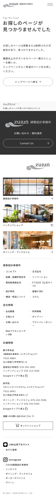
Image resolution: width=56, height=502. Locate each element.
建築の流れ (37, 291)
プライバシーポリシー (42, 324)
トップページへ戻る (26, 82)
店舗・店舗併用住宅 (16, 276)
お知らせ (10, 316)
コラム (35, 296)
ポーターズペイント (16, 477)
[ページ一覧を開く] (50, 4)
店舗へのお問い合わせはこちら (17, 416)
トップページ (9, 103)
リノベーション (40, 276)
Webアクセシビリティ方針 (16, 332)
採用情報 (36, 311)
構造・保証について (16, 296)
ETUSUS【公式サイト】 (42, 284)
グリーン (10, 482)
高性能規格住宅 (13, 282)
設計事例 (10, 291)
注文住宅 (36, 271)
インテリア (11, 469)
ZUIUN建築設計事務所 (17, 464)
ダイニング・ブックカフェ (19, 473)
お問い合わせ (12, 322)
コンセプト (11, 271)
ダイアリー (37, 316)
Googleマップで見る (14, 375)
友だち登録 (11, 449)
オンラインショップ (30, 425)
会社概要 (10, 311)
